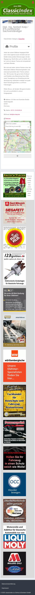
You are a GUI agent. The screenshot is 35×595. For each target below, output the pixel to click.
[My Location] (19, 126)
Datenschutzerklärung (8, 584)
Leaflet (9, 152)
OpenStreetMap (21, 152)
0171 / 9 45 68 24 (16, 110)
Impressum (5, 588)
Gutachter (21, 39)
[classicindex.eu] (18, 15)
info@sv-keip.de (15, 114)
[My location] (17, 156)
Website (8, 118)
